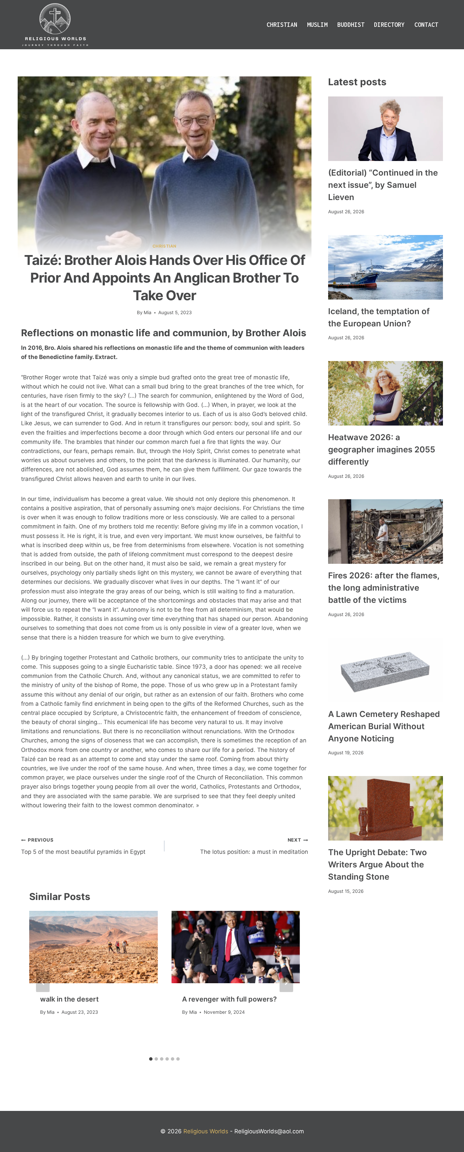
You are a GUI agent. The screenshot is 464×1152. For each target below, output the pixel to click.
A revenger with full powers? (229, 999)
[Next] (286, 982)
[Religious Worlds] (55, 24)
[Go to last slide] (43, 982)
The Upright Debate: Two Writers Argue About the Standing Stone (377, 864)
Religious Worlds (205, 1131)
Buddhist (350, 24)
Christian (282, 24)
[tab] (151, 1059)
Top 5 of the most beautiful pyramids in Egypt (83, 846)
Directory (389, 24)
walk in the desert (69, 999)
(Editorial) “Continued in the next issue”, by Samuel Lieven (383, 185)
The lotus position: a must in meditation (254, 846)
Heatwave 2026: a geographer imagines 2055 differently (381, 449)
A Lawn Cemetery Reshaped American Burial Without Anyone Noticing (384, 726)
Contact (426, 24)
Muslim (317, 24)
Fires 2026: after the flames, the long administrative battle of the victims (383, 588)
